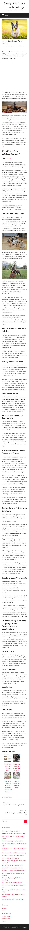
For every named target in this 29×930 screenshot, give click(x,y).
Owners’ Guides (6, 918)
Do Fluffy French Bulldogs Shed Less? (12, 868)
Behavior (4, 908)
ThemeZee (23, 927)
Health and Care (6, 913)
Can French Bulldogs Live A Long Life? (12, 841)
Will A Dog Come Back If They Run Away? (13, 899)
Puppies (4, 921)
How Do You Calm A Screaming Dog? (12, 865)
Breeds (4, 911)
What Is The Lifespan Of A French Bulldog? (13, 833)
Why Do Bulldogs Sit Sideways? (10, 858)
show (9, 158)
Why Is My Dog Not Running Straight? (12, 882)
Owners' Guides (8, 797)
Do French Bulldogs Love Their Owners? (13, 855)
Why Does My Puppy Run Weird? (11, 831)
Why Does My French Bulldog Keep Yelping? (14, 853)
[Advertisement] (14, 75)
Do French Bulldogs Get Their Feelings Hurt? (14, 870)
